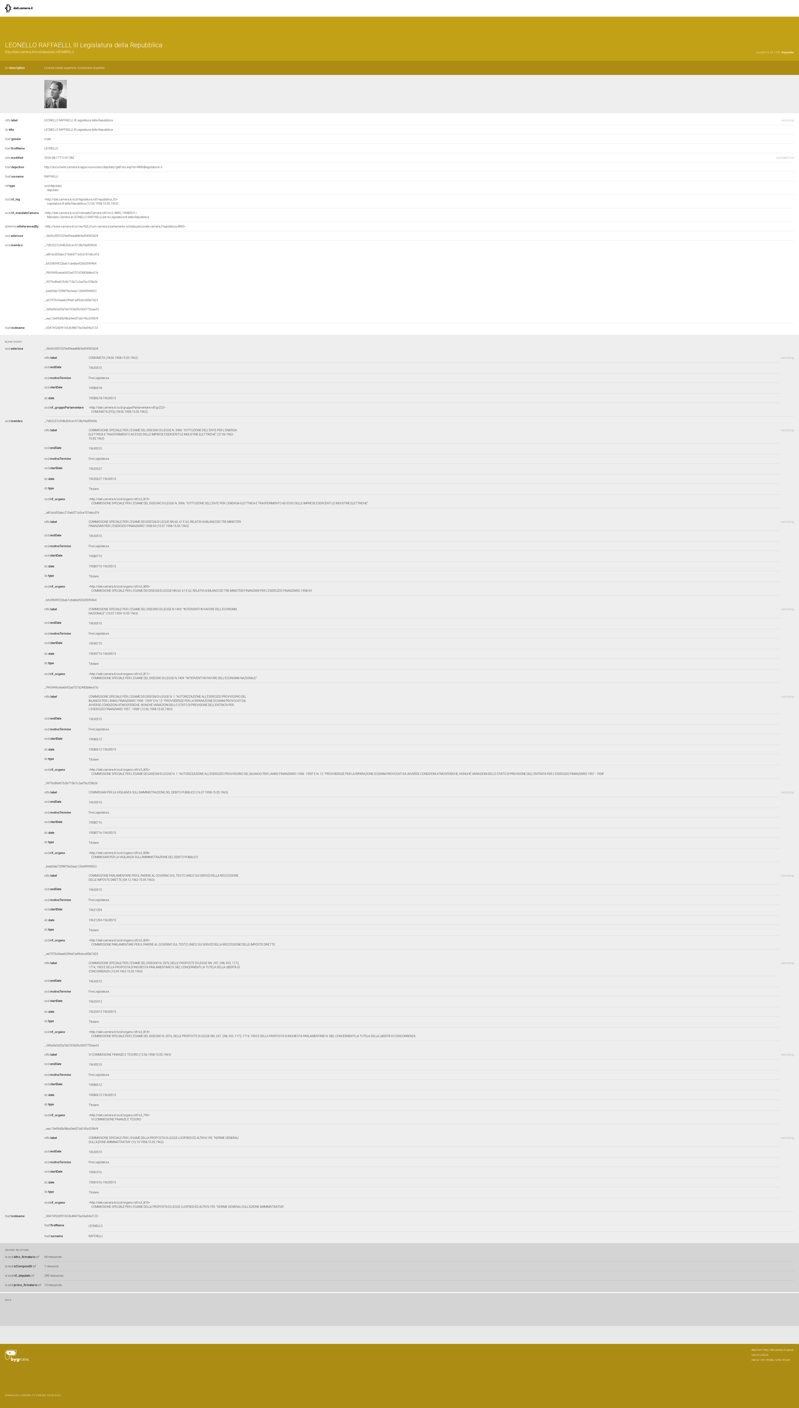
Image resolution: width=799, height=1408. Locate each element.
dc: (15, 68)
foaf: (13, 139)
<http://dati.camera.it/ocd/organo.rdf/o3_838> (143, 855)
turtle (778, 1359)
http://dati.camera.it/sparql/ (778, 1349)
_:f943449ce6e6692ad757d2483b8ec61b (71, 272)
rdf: (10, 186)
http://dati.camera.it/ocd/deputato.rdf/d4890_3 (39, 52)
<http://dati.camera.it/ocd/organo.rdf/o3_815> (228, 501)
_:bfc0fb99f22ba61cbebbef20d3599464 (70, 263)
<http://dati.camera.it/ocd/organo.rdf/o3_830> (182, 942)
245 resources (53, 1275)
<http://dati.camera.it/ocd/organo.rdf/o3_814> (252, 1034)
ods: (14, 157)
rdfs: (11, 120)
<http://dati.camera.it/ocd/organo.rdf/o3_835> (346, 771)
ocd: (12, 199)
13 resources (53, 1285)
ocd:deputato (53, 188)
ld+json (786, 1359)
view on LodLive (759, 1354)
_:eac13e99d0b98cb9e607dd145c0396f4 (71, 318)
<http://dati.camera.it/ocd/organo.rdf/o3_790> (119, 1117)
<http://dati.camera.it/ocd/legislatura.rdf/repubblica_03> (81, 201)
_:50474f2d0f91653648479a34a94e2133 (71, 327)
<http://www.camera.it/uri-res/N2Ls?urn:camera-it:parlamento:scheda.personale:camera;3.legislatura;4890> (115, 226)
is (22, 1257)
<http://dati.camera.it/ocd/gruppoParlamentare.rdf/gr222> (127, 409)
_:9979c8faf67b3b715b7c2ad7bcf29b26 (71, 281)
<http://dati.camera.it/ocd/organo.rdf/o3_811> (173, 676)
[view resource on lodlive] (792, 27)
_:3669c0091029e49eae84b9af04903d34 (71, 235)
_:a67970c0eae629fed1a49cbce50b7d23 (71, 300)
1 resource (51, 1266)
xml (763, 1359)
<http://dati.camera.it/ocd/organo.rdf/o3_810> (186, 1204)
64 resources (53, 1257)
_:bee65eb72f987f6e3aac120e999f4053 (70, 291)
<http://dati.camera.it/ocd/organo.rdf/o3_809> (200, 588)
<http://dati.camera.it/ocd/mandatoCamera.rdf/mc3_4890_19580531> (96, 215)
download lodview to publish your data (33, 1395)
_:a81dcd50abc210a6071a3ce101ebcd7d (71, 254)
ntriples (770, 1359)
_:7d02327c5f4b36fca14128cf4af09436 (70, 245)
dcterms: (21, 226)
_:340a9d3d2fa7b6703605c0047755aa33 (71, 309)
